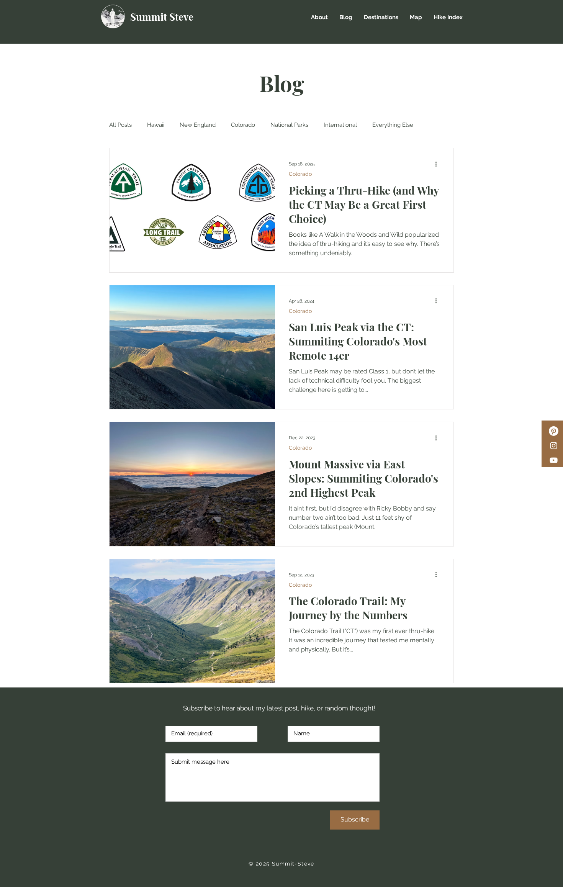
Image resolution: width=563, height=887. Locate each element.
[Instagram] (553, 445)
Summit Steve (161, 16)
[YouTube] (553, 460)
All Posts (120, 124)
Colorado (243, 124)
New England (198, 124)
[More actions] (438, 164)
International (340, 124)
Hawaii (155, 124)
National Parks (289, 124)
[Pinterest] (553, 431)
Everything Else (392, 124)
